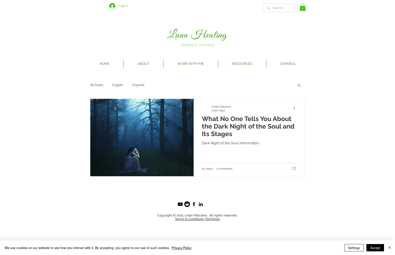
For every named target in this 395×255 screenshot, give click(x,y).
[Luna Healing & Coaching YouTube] (180, 204)
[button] (302, 7)
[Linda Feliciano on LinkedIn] (201, 204)
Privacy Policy (182, 247)
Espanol (138, 85)
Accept (375, 247)
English (117, 85)
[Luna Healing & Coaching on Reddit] (187, 204)
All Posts (96, 85)
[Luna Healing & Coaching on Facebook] (194, 204)
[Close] (389, 247)
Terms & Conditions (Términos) (197, 219)
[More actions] (296, 108)
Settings (354, 247)
